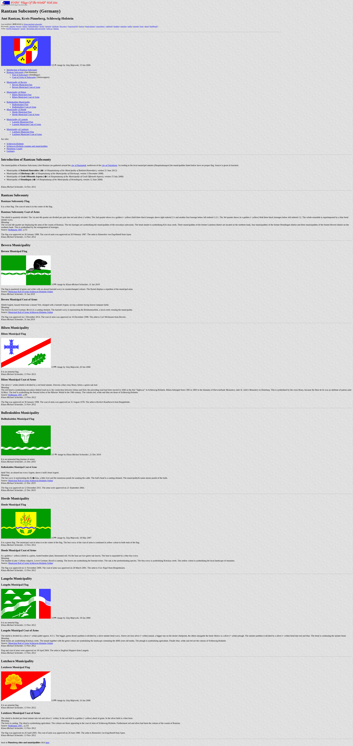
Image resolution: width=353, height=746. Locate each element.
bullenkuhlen (33, 26)
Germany (11, 151)
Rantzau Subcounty (15, 72)
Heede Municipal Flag (22, 112)
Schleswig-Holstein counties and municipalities (27, 146)
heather (116, 26)
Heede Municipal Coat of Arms (25, 114)
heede (42, 26)
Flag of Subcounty (20, 75)
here (47, 742)
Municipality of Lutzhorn (18, 129)
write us (49, 29)
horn (141, 26)
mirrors (56, 29)
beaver (81, 26)
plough (136, 26)
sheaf (147, 26)
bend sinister (90, 26)
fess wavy (63, 26)
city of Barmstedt (78, 165)
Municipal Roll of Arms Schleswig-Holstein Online (30, 291)
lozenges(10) (73, 26)
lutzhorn (55, 26)
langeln (48, 26)
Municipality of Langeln (17, 119)
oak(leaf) (109, 26)
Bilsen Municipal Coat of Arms (25, 97)
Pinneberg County (14, 148)
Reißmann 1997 (15, 230)
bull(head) (153, 26)
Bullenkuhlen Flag (20, 104)
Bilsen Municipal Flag (21, 94)
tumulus (124, 26)
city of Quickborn (109, 165)
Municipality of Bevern (17, 82)
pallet (130, 26)
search (23, 29)
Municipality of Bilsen (16, 92)
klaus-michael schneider (33, 24)
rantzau (12, 26)
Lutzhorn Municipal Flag (23, 132)
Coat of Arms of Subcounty (24, 77)
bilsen (25, 26)
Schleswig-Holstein (15, 144)
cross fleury (100, 26)
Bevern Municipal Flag (22, 85)
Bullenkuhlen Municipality (18, 102)
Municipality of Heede (16, 109)
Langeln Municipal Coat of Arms (26, 124)
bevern (18, 26)
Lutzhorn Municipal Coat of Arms (27, 134)
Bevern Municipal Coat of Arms (26, 87)
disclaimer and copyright (36, 29)
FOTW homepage (12, 29)
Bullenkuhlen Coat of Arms (24, 107)
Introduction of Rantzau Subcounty (22, 70)
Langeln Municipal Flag (22, 122)
